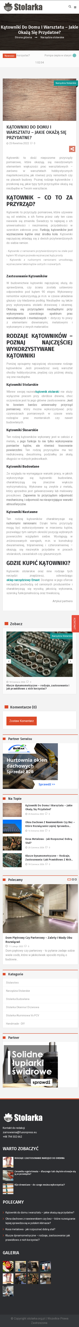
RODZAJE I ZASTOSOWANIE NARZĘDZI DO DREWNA (39, 1158)
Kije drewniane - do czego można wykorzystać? (40, 1185)
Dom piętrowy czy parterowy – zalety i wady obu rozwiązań (39, 939)
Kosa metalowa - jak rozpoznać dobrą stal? (48, 841)
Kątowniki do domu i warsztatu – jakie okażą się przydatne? (48, 807)
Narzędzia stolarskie (52, 37)
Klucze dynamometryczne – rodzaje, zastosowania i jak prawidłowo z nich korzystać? (37, 687)
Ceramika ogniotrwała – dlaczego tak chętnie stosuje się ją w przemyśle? (45, 1172)
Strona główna (23, 37)
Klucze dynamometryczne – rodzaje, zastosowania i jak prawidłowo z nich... (49, 857)
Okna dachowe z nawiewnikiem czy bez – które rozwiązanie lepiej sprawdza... (50, 824)
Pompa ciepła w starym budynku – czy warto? (50, 55)
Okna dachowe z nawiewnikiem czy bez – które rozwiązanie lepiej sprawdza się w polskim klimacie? (40, 1221)
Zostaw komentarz (21, 721)
